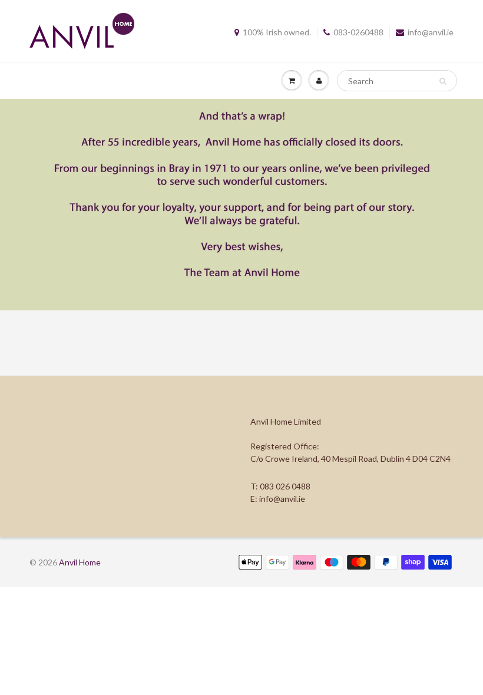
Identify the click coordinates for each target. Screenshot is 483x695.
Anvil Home (80, 562)
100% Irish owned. (277, 32)
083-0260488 (358, 32)
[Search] (442, 81)
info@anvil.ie (431, 32)
